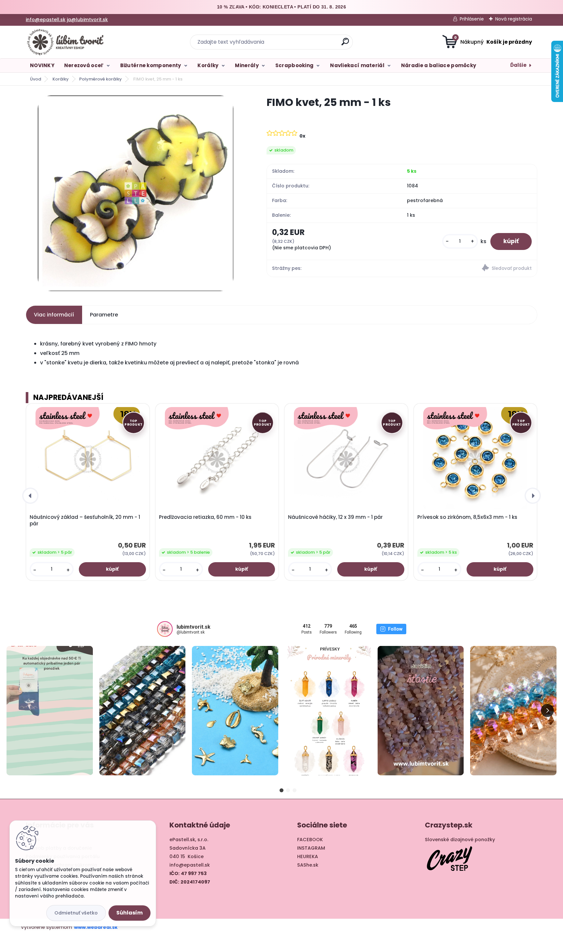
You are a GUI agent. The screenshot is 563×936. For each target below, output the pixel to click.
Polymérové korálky (100, 79)
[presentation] (30, 496)
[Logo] (66, 42)
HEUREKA (307, 856)
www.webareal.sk (96, 927)
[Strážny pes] (469, 268)
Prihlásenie (472, 19)
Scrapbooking (294, 65)
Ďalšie (518, 65)
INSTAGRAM (311, 848)
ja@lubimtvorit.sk (87, 19)
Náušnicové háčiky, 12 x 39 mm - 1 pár (335, 517)
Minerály (246, 65)
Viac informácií (54, 314)
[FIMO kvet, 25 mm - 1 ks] (135, 193)
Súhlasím (129, 912)
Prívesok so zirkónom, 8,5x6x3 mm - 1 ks (467, 517)
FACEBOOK (310, 839)
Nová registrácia (513, 19)
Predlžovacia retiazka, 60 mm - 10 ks (205, 517)
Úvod (35, 79)
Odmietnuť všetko (76, 913)
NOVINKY (42, 65)
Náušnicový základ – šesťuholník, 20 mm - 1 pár (85, 520)
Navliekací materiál (357, 65)
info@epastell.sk (45, 19)
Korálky (207, 65)
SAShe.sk (307, 865)
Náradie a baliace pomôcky (438, 65)
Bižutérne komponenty (150, 65)
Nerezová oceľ (84, 65)
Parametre (104, 314)
